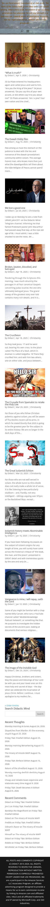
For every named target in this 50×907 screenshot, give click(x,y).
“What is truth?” (13, 72)
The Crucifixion (13, 335)
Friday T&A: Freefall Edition (17, 738)
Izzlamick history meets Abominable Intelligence (24, 532)
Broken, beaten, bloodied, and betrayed (21, 268)
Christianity (34, 75)
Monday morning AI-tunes (17, 726)
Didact (11, 75)
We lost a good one (15, 207)
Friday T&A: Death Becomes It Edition (22, 787)
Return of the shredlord (16, 768)
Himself (8, 834)
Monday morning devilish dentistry (21, 772)
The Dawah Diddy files (16, 139)
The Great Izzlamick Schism (19, 470)
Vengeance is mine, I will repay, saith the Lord (24, 600)
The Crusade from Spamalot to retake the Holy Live (24, 403)
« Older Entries (12, 705)
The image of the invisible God (21, 667)
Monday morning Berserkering (19, 745)
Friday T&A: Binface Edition (17, 760)
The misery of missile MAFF (17, 753)
